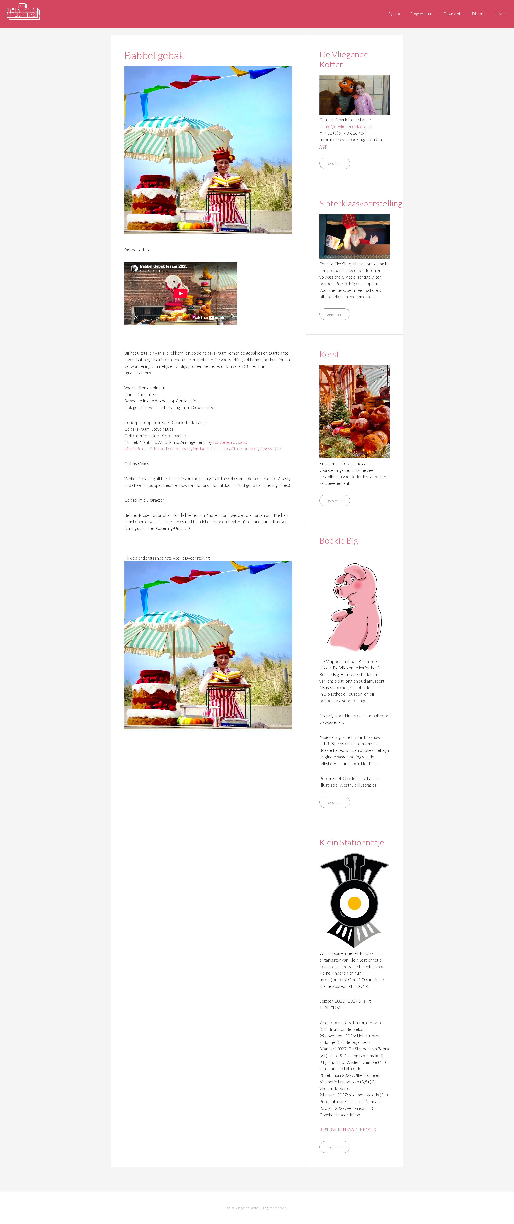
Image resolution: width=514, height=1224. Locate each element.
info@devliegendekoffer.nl (347, 126)
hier (323, 145)
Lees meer (334, 163)
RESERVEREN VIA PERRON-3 (347, 1129)
